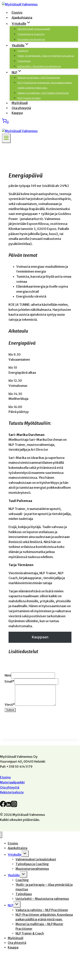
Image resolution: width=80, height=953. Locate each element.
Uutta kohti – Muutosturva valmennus (39, 66)
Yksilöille (14, 875)
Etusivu (17, 12)
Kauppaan (40, 637)
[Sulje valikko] (1, 835)
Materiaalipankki (12, 782)
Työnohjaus (23, 60)
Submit (10, 709)
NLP (10, 905)
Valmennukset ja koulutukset (33, 28)
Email (9, 681)
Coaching (22, 50)
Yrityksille (14, 855)
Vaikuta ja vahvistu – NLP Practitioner (38, 77)
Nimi (8, 675)
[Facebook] (3, 805)
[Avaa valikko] (6, 138)
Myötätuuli (20, 103)
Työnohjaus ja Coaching (30, 34)
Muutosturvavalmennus (31, 39)
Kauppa (17, 113)
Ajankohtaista (22, 17)
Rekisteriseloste (12, 792)
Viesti (10, 705)
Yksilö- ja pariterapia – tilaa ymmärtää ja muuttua (45, 55)
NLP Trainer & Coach (29, 97)
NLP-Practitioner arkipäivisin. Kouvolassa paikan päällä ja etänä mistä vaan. (44, 85)
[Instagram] (14, 805)
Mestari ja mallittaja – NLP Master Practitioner (43, 92)
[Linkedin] (8, 805)
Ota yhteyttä (21, 108)
